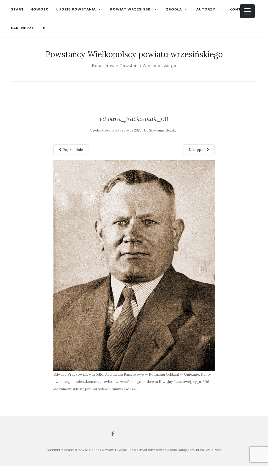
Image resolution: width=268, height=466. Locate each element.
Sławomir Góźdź (162, 130)
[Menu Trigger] (247, 11)
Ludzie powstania (76, 9)
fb (43, 28)
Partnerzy (22, 28)
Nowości (40, 9)
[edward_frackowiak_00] (134, 264)
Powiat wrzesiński (131, 9)
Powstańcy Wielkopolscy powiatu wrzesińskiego (134, 54)
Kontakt (239, 9)
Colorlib (171, 450)
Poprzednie (72, 149)
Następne (197, 149)
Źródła (174, 9)
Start (17, 9)
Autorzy (205, 9)
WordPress (213, 450)
